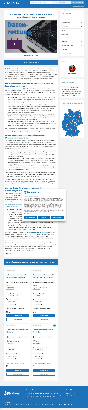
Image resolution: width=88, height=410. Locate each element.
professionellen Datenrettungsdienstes (37, 232)
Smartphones (27, 55)
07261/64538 (38, 301)
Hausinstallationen (66, 53)
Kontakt (61, 404)
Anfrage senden (17, 319)
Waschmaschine (65, 87)
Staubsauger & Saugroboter (73, 95)
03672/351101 (12, 301)
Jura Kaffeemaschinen (76, 91)
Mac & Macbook (73, 89)
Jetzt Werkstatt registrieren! (78, 6)
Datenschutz (50, 404)
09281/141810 (12, 356)
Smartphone (74, 87)
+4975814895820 (39, 356)
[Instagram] (72, 404)
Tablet (63, 30)
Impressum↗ (34, 404)
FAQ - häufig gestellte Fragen (72, 395)
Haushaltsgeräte (65, 38)
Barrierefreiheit (42, 404)
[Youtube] (66, 404)
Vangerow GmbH (45, 392)
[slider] (10, 270)
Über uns (68, 393)
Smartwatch (64, 34)
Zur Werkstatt (18, 315)
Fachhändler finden (70, 392)
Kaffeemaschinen (65, 22)
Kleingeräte (64, 49)
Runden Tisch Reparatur (43, 393)
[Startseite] (12, 2)
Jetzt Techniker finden (30, 62)
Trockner (78, 93)
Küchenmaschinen (66, 19)
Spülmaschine (65, 91)
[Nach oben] (0, 409)
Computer (64, 41)
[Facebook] (69, 404)
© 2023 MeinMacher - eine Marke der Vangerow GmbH (16, 404)
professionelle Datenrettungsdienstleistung (41, 183)
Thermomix (65, 89)
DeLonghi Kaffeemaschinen (67, 93)
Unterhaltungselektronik (68, 45)
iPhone (63, 96)
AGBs (56, 404)
